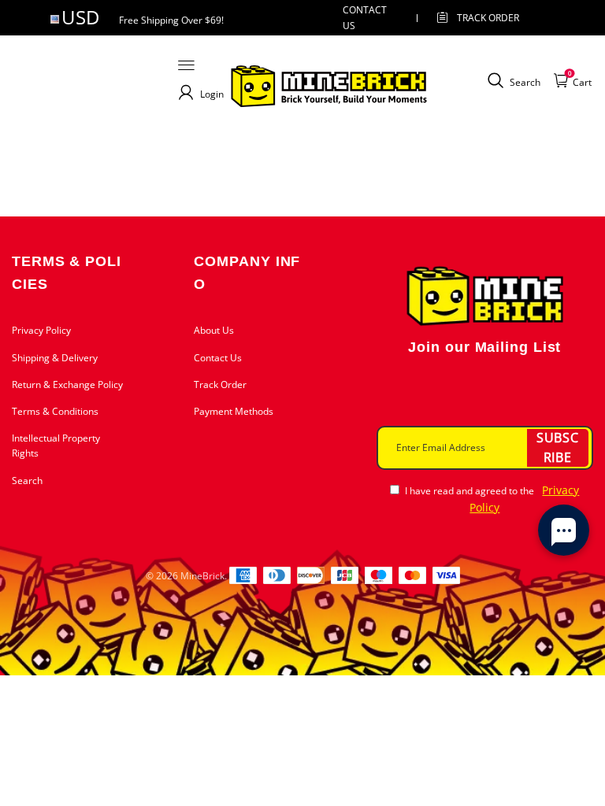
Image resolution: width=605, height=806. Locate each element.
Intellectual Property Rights (56, 445)
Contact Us (218, 357)
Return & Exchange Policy (67, 384)
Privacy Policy (41, 330)
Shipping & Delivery (55, 357)
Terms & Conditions (55, 411)
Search (27, 480)
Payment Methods (233, 411)
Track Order (488, 17)
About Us (214, 330)
